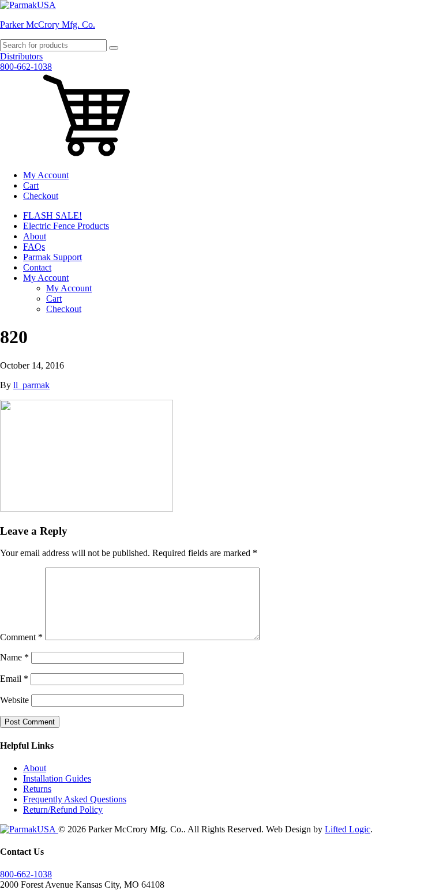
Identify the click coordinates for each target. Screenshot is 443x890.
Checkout (40, 196)
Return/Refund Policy (63, 809)
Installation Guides (57, 778)
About (34, 236)
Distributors (21, 56)
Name (14, 657)
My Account (46, 175)
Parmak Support (52, 257)
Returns (37, 789)
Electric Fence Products (66, 226)
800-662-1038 (26, 67)
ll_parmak (31, 385)
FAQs (34, 246)
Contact (37, 267)
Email (14, 679)
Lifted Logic (347, 829)
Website (14, 700)
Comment (21, 637)
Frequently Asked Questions (74, 799)
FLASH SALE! (52, 215)
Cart (31, 185)
